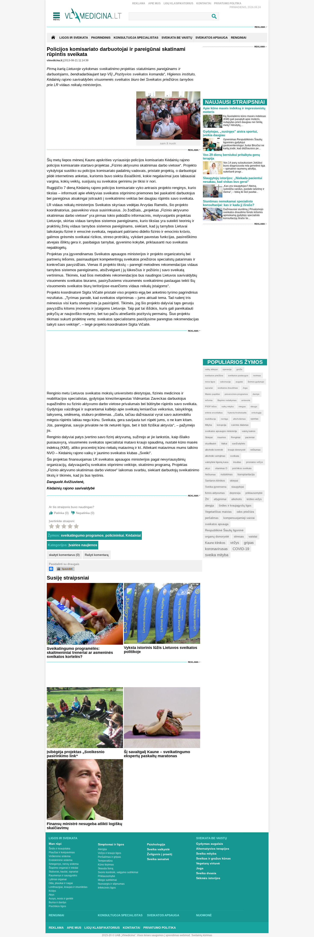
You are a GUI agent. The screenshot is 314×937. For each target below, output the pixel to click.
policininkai (114, 535)
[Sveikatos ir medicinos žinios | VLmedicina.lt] (93, 15)
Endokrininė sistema (60, 860)
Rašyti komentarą (97, 554)
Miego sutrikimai (107, 879)
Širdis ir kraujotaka (59, 848)
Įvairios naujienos (83, 545)
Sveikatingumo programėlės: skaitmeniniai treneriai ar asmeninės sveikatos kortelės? (80, 652)
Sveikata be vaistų (211, 838)
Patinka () (61, 513)
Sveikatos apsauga (163, 915)
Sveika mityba (206, 853)
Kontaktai (203, 3)
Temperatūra (105, 860)
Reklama (138, 3)
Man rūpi (55, 843)
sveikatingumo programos (82, 535)
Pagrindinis (100, 37)
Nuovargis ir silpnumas (111, 883)
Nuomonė (204, 915)
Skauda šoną (105, 868)
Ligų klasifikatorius (178, 3)
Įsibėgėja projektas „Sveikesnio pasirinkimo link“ (75, 754)
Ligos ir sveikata (73, 37)
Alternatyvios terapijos (212, 848)
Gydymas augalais (209, 843)
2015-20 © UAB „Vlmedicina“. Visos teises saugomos (133, 935)
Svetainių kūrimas (201, 935)
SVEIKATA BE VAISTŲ (176, 37)
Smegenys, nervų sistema (64, 863)
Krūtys (52, 890)
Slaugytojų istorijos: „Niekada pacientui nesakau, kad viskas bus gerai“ (232, 179)
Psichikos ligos (57, 906)
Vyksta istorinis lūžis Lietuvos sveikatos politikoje (160, 650)
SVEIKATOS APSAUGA (211, 37)
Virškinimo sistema (59, 856)
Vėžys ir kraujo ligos (109, 853)
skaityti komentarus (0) (64, 554)
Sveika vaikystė (158, 849)
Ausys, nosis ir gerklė (61, 898)
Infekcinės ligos (107, 887)
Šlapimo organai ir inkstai (63, 867)
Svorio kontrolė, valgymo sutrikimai (118, 872)
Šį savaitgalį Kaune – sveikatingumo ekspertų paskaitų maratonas (157, 754)
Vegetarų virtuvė (208, 863)
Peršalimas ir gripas (109, 856)
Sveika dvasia (206, 873)
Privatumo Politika (227, 3)
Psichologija (156, 844)
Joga (199, 868)
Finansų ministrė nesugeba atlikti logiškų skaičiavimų (84, 826)
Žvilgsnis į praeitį (159, 854)
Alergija (102, 849)
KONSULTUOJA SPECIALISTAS (136, 37)
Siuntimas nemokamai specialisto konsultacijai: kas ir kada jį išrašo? (228, 203)
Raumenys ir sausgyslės (63, 875)
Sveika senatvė (158, 859)
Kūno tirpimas (106, 864)
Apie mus (154, 3)
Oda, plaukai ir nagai (61, 883)
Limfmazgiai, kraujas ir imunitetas (68, 887)
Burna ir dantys (57, 902)
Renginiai (56, 915)
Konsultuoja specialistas (120, 915)
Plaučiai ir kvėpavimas (62, 852)
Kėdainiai (133, 535)
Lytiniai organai (58, 879)
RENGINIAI (238, 37)
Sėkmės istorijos (208, 878)
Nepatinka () (85, 513)
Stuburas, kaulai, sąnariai (63, 871)
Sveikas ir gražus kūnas (213, 858)
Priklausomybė (106, 876)
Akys (51, 894)
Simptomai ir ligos (111, 844)
